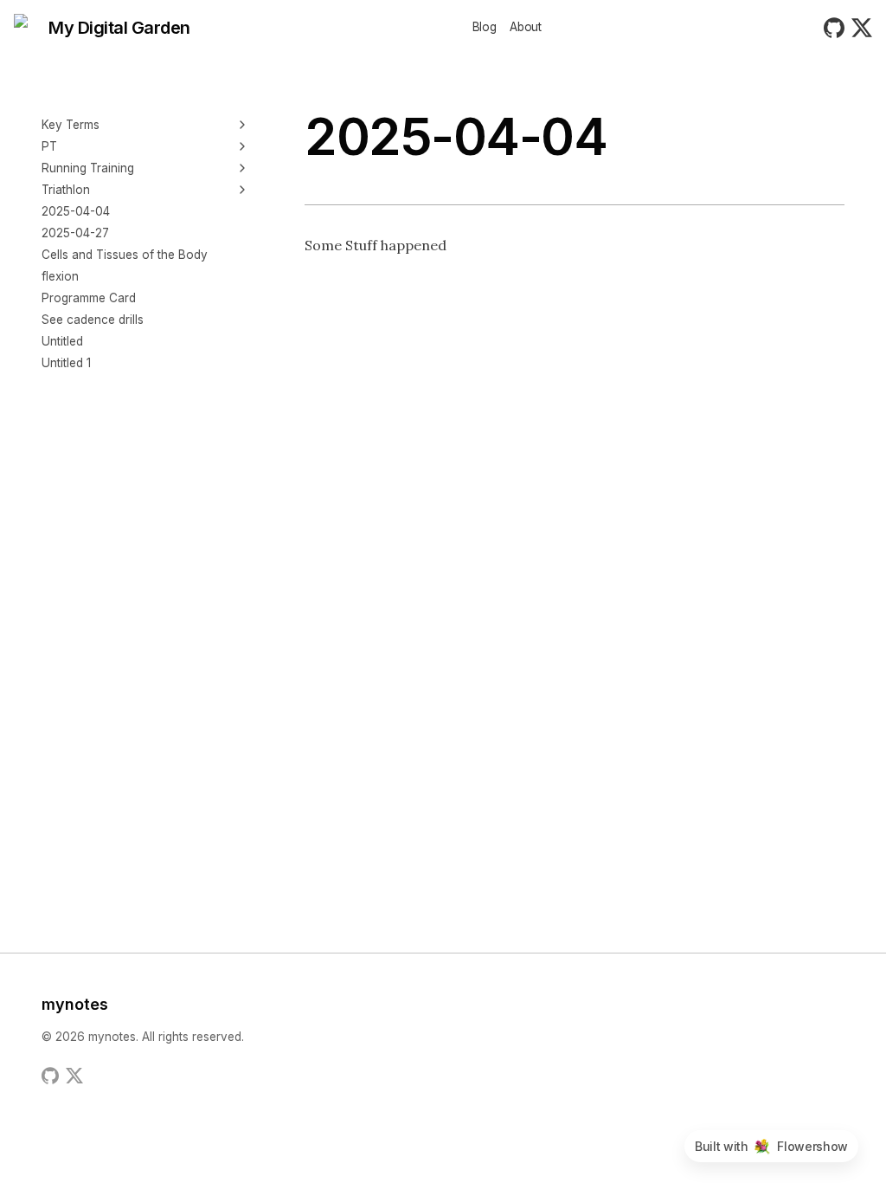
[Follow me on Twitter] (74, 1075)
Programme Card (89, 298)
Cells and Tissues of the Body (125, 255)
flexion (60, 276)
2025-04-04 (76, 211)
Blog (484, 28)
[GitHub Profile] (50, 1075)
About (525, 28)
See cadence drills (93, 319)
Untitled (62, 341)
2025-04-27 (75, 233)
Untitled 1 (66, 363)
